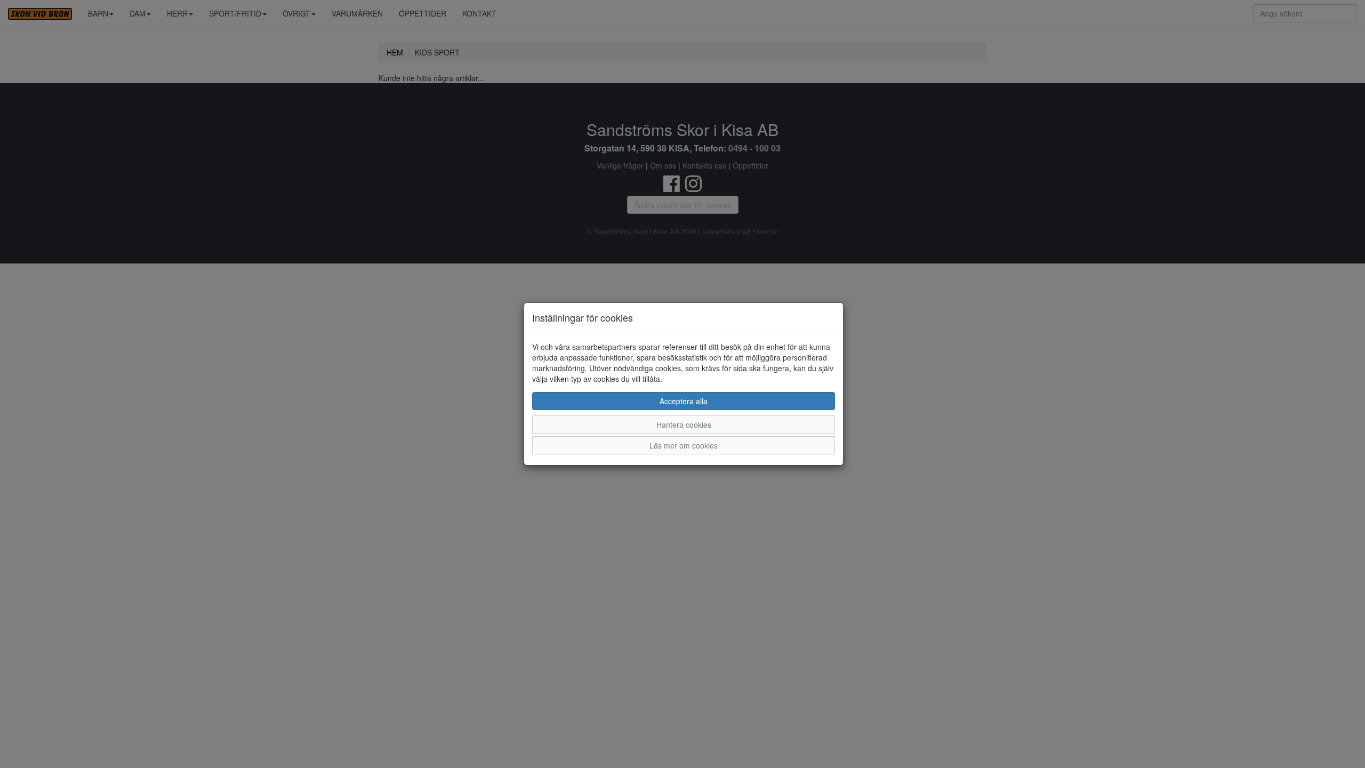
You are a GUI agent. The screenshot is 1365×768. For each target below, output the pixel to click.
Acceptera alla (684, 401)
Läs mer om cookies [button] (683, 445)
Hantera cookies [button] (683, 424)
